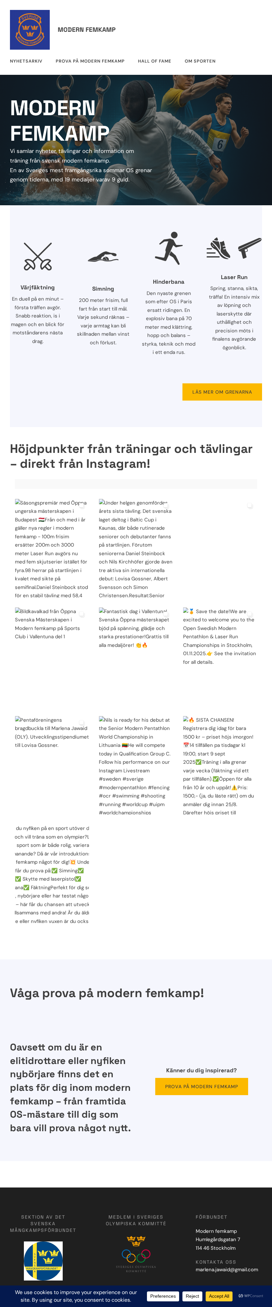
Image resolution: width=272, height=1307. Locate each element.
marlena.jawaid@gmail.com (227, 1269)
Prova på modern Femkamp (201, 1086)
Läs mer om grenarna (222, 392)
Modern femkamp (86, 29)
